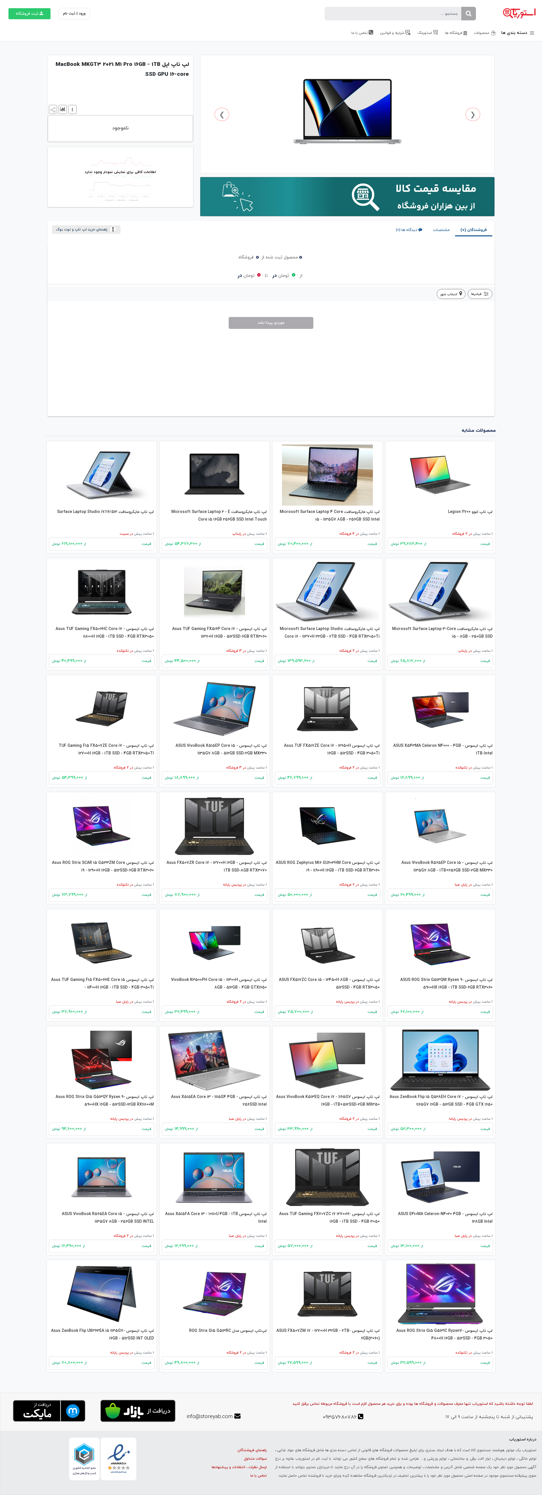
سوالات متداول (255, 1458)
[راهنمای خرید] (72, 109)
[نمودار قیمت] (62, 109)
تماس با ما (258, 1475)
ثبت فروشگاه (27, 13)
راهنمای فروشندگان (252, 1450)
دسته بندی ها (515, 33)
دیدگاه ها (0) (406, 230)
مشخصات (441, 230)
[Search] (468, 13)
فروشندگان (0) (473, 230)
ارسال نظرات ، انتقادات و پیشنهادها (239, 1467)
